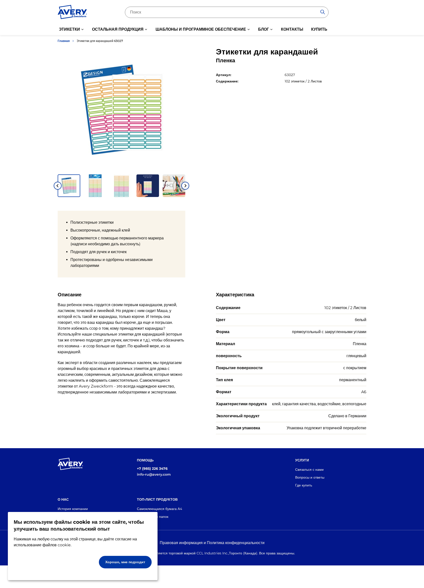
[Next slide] (185, 186)
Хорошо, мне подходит (125, 562)
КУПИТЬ (319, 29)
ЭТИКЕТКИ (69, 29)
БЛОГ (263, 29)
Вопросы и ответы (309, 477)
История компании (73, 509)
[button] (69, 185)
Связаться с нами (309, 469)
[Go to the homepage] (72, 13)
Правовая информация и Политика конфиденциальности (212, 542)
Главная (64, 41)
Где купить (303, 485)
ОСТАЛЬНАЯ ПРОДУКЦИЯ (118, 29)
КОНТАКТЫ (292, 29)
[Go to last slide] (58, 186)
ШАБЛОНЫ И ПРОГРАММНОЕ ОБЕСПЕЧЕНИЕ (201, 29)
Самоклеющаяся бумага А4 (159, 509)
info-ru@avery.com (154, 474)
